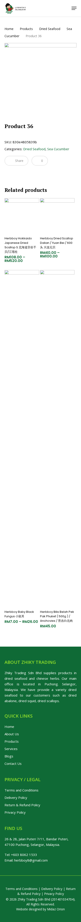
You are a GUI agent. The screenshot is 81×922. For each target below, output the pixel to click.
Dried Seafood (49, 29)
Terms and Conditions (21, 790)
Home (9, 29)
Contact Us (13, 763)
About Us (11, 734)
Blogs (8, 756)
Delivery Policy (15, 797)
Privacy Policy (15, 812)
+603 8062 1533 (24, 854)
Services (11, 748)
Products (26, 29)
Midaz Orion (56, 909)
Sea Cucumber (58, 149)
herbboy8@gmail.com (31, 860)
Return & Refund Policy (22, 805)
